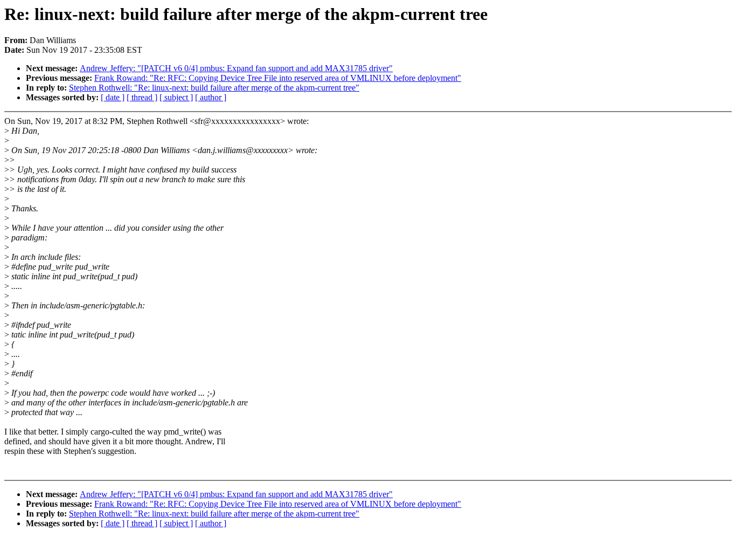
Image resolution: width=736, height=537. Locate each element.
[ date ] (112, 97)
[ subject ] (176, 97)
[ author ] (210, 97)
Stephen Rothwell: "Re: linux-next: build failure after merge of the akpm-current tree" (214, 87)
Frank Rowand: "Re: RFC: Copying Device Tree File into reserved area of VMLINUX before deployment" (277, 77)
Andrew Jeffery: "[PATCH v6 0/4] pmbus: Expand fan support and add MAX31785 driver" (236, 68)
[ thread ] (142, 97)
